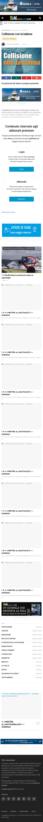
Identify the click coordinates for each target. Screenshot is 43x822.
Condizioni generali (8, 789)
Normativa (6, 658)
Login (21, 169)
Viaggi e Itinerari (8, 650)
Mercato (5, 662)
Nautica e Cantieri (9, 638)
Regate (4, 669)
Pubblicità (13, 811)
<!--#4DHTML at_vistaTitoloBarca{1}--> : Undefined (13, 724)
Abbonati (21, 199)
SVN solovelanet (6, 30)
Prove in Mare (7, 627)
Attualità (5, 666)
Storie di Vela (7, 654)
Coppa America (7, 677)
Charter (5, 631)
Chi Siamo (4, 811)
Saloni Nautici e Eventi (10, 673)
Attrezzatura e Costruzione (13, 642)
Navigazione (24, 30)
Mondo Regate (7, 646)
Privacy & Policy (23, 811)
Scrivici (34, 811)
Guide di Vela (16, 30)
